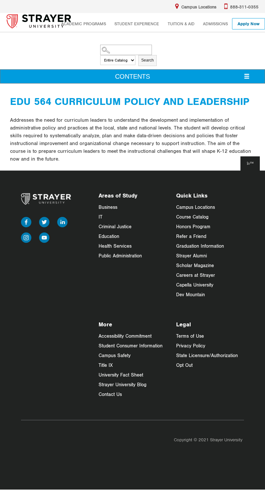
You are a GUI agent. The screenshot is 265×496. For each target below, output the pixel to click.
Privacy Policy (190, 345)
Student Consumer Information (131, 345)
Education (109, 236)
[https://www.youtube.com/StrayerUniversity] (44, 236)
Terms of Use (190, 335)
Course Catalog (192, 216)
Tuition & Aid (181, 24)
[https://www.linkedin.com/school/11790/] (62, 220)
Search (147, 60)
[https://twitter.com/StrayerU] (44, 220)
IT (100, 216)
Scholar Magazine (195, 265)
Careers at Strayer (195, 275)
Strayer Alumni (191, 255)
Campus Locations (195, 207)
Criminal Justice (115, 226)
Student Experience (136, 24)
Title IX (106, 365)
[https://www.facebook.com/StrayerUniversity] (26, 220)
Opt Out (184, 365)
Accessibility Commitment (125, 335)
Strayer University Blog (122, 384)
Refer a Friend (191, 236)
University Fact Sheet (121, 374)
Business (108, 207)
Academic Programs (83, 24)
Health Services (115, 245)
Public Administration (120, 255)
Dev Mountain (190, 294)
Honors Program (193, 226)
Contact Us (110, 394)
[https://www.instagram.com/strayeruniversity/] (26, 236)
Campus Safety (115, 355)
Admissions (215, 24)
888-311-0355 (244, 7)
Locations (199, 7)
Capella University (194, 284)
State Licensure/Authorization (207, 355)
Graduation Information (200, 245)
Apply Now (249, 23)
